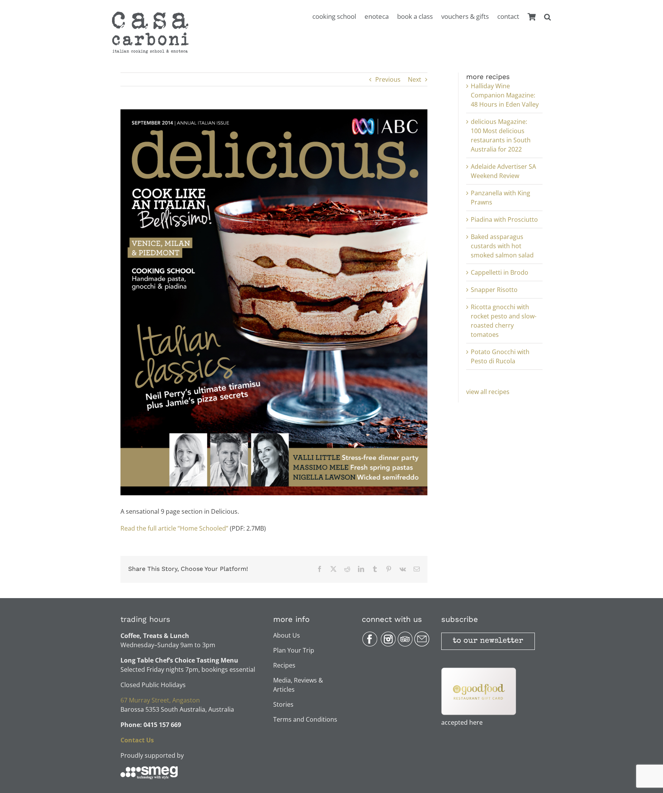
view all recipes (488, 391)
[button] (547, 21)
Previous (388, 79)
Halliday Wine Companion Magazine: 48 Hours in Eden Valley (505, 95)
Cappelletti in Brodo (499, 272)
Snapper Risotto (494, 289)
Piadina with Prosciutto (504, 219)
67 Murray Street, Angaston (160, 700)
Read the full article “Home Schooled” (174, 528)
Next (414, 79)
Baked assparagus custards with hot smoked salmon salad (502, 245)
